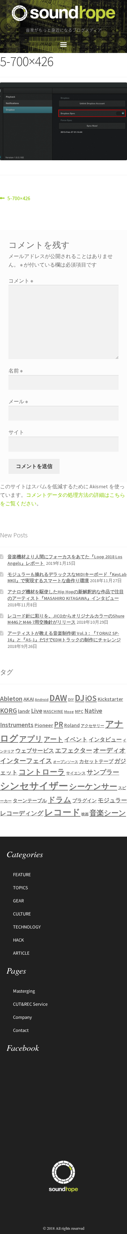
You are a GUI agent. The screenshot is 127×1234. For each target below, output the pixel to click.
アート (53, 739)
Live (36, 710)
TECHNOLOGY (27, 927)
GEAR (18, 900)
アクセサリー (92, 725)
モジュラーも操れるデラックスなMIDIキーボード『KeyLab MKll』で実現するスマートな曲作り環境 (67, 577)
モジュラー (112, 800)
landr (24, 711)
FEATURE (22, 874)
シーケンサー (93, 786)
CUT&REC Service (30, 1004)
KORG (8, 710)
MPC (79, 711)
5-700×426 (18, 197)
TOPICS (20, 887)
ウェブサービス (34, 750)
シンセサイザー (34, 786)
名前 (15, 370)
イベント (76, 739)
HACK (18, 940)
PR (58, 724)
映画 (85, 814)
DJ (79, 697)
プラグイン (84, 801)
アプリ (31, 738)
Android (42, 699)
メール (18, 401)
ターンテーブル (30, 801)
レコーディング (21, 813)
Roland (72, 725)
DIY (71, 699)
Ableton (11, 698)
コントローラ (42, 771)
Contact (21, 1030)
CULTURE (22, 914)
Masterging (24, 991)
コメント (20, 280)
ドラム (59, 799)
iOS (91, 698)
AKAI (28, 699)
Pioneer (44, 725)
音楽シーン (108, 812)
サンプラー (103, 772)
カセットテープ (96, 761)
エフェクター (73, 750)
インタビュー (105, 739)
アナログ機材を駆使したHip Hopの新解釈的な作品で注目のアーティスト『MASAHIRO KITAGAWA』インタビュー (65, 595)
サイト (16, 432)
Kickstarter (110, 699)
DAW (58, 697)
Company (22, 1017)
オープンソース (65, 762)
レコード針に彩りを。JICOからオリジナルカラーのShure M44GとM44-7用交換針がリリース (65, 619)
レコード (62, 812)
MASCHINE (53, 711)
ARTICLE (21, 953)
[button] (63, 44)
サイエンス (76, 773)
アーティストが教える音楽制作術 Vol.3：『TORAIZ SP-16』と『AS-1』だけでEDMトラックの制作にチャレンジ (64, 636)
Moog (69, 711)
